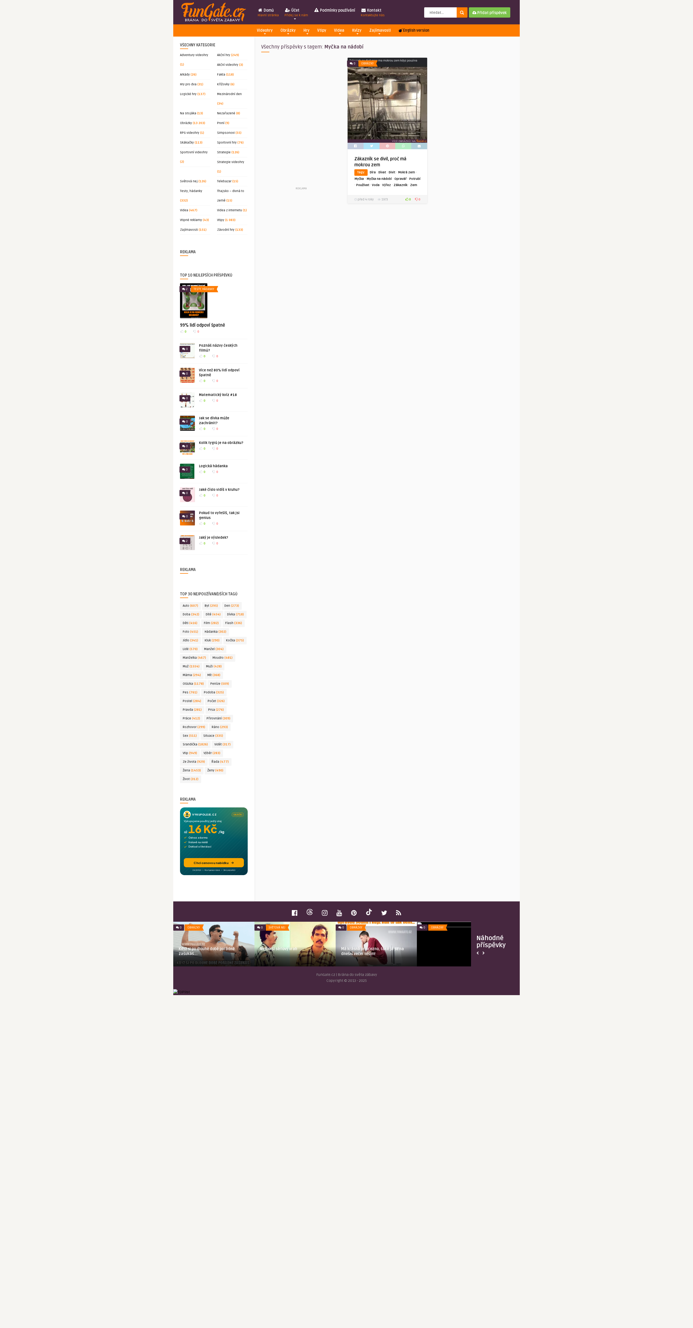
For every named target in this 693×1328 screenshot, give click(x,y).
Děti (190, 623)
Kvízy (356, 30)
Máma (192, 675)
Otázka (193, 684)
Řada (220, 762)
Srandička (195, 744)
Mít (213, 675)
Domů (268, 12)
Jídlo (190, 640)
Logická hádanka (213, 466)
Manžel (214, 649)
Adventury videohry (194, 55)
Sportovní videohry (194, 152)
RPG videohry (189, 133)
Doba (191, 614)
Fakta (221, 75)
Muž (191, 666)
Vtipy (321, 30)
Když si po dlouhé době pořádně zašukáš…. (207, 951)
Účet (296, 12)
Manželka (194, 658)
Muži (214, 666)
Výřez (386, 185)
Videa (339, 30)
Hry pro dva (188, 84)
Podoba (214, 692)
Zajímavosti (380, 30)
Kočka (235, 640)
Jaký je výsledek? (213, 537)
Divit (392, 172)
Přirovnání (218, 718)
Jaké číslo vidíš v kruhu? (219, 490)
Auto (190, 606)
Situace (213, 736)
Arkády (185, 75)
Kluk (212, 640)
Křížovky (223, 84)
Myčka (359, 179)
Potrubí (414, 179)
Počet (216, 701)
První (220, 123)
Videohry (265, 30)
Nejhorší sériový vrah (278, 949)
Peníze (219, 684)
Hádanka (215, 632)
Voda (376, 185)
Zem (413, 185)
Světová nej (189, 181)
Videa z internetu (229, 210)
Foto (190, 632)
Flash (233, 623)
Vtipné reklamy (191, 220)
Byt (211, 606)
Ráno (220, 727)
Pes (190, 692)
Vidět (222, 744)
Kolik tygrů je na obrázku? (221, 443)
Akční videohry (227, 65)
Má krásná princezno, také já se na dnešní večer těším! (372, 951)
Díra (373, 172)
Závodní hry (225, 230)
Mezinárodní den (229, 94)
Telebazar (224, 181)
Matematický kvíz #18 (218, 395)
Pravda (192, 710)
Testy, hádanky (191, 191)
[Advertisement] (301, 122)
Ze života (194, 762)
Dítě (213, 614)
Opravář (400, 179)
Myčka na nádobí (379, 179)
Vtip (190, 753)
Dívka (235, 614)
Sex (190, 736)
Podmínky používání (337, 10)
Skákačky (187, 143)
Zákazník (400, 185)
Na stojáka (188, 113)
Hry (306, 30)
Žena (192, 770)
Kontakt (373, 12)
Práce (191, 718)
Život (190, 779)
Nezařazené (226, 113)
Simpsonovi (226, 133)
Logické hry (188, 94)
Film (211, 623)
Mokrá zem (406, 172)
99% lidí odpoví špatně (202, 325)
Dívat (382, 172)
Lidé (190, 649)
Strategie (224, 152)
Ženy (215, 770)
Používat (362, 185)
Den (231, 606)
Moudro (223, 658)
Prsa (216, 710)
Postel (192, 701)
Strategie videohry (230, 162)
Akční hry (223, 55)
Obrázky (288, 30)
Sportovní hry (227, 143)
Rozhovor (194, 727)
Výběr (212, 753)
